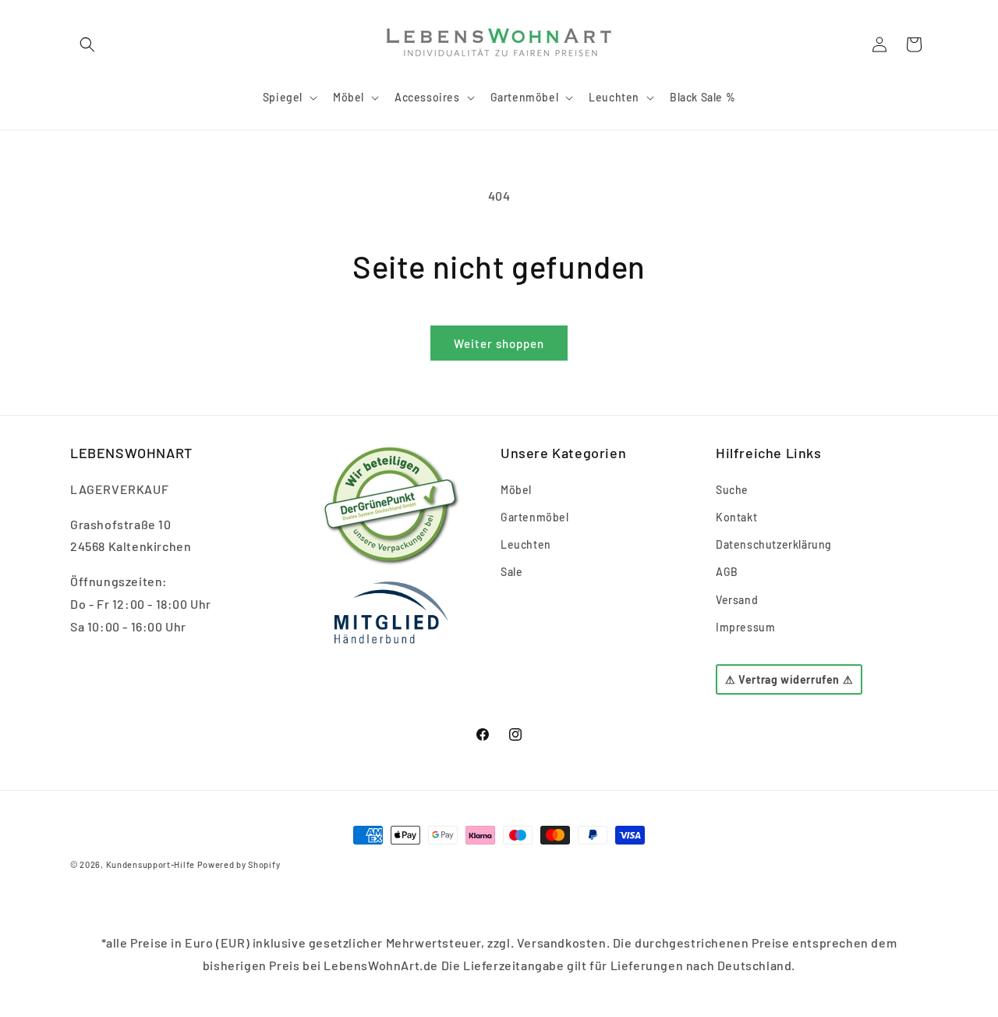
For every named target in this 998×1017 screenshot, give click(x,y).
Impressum (745, 627)
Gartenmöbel (535, 517)
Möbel (516, 489)
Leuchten (526, 544)
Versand (737, 599)
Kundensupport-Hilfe (150, 864)
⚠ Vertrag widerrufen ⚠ (789, 679)
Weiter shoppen (499, 343)
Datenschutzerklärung (774, 544)
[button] (87, 44)
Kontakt (736, 517)
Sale (511, 571)
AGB (727, 571)
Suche (732, 489)
